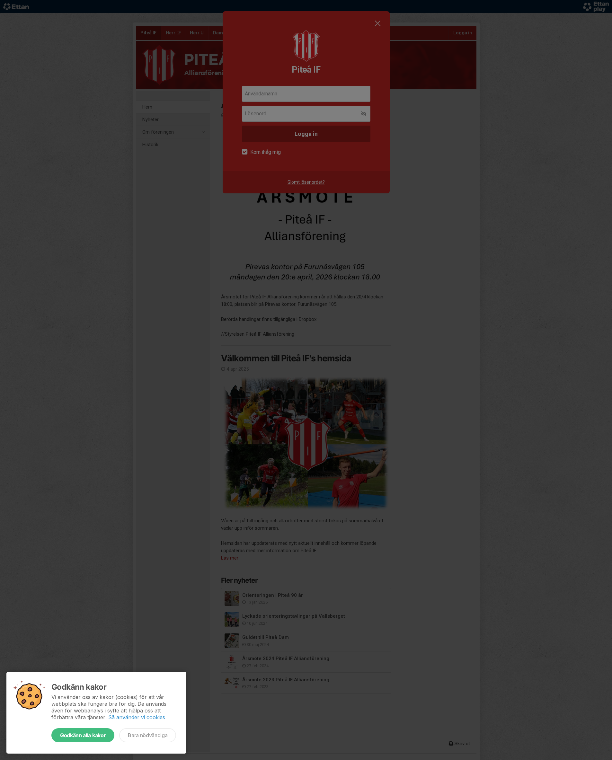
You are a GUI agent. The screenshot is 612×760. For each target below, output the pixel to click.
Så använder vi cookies (136, 717)
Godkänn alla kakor (83, 735)
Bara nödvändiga (147, 735)
